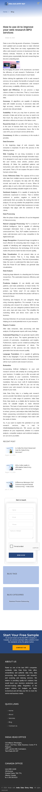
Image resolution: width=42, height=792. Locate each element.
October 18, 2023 (10, 38)
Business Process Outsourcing (19, 601)
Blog (10, 722)
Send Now (21, 555)
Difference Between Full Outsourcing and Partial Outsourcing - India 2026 (24, 484)
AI (33, 81)
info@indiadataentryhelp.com (12, 428)
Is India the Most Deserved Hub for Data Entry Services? (25, 450)
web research (34, 78)
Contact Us (21, 648)
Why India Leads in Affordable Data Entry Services (23, 467)
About (11, 714)
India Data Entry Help (24, 787)
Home (5, 12)
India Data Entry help (11, 393)
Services (12, 718)
